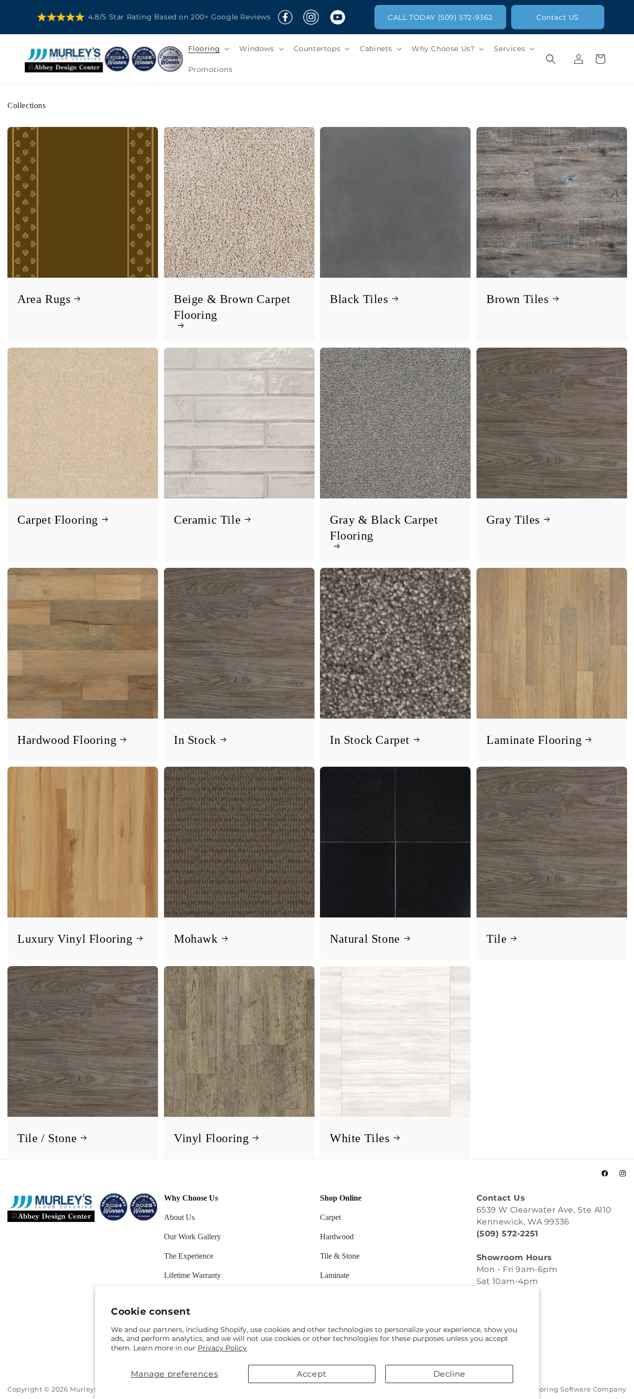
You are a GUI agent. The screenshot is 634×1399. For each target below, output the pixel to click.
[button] (208, 48)
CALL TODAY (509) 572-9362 (440, 17)
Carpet (330, 1217)
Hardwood (337, 1236)
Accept (312, 1374)
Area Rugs (43, 299)
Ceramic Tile (207, 519)
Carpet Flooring (57, 519)
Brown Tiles (517, 299)
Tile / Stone (47, 1137)
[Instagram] (310, 17)
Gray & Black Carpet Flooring (384, 527)
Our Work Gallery (192, 1236)
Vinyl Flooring (211, 1137)
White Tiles (360, 1137)
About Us (179, 1217)
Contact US (557, 17)
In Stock (195, 739)
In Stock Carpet (370, 739)
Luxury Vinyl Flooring (75, 938)
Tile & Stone (340, 1256)
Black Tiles (359, 299)
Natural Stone (365, 938)
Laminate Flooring (533, 739)
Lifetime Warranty (192, 1275)
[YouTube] (337, 17)
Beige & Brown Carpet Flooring (232, 307)
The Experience (188, 1256)
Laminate (334, 1275)
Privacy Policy (222, 1347)
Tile (496, 938)
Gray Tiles (513, 519)
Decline (449, 1374)
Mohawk (196, 938)
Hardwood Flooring (66, 739)
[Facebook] (285, 17)
